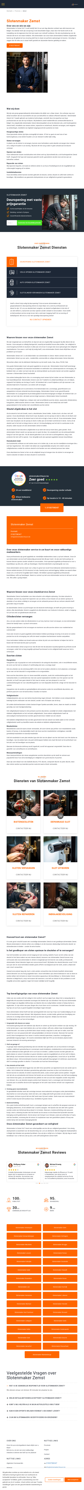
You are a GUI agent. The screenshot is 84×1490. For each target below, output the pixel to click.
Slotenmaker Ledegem (24, 1321)
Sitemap (9, 1467)
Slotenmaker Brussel (60, 1312)
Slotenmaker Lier (24, 1287)
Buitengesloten (23, 822)
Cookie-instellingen (54, 1480)
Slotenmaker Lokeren (60, 1295)
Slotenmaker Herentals (24, 1295)
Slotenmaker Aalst (24, 1270)
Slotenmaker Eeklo (24, 1329)
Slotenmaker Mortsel (24, 1304)
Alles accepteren (73, 1480)
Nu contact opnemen (40, 319)
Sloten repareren (23, 914)
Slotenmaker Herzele (60, 1304)
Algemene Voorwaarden (15, 1463)
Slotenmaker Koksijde (24, 1261)
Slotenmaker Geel (24, 1338)
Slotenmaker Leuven (24, 1253)
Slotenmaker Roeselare (24, 1278)
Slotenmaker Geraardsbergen (24, 1236)
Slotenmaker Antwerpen (24, 1227)
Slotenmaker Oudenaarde (60, 1329)
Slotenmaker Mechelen (24, 1244)
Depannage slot (60, 822)
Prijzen (46, 1450)
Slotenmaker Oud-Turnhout (24, 1312)
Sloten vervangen (23, 868)
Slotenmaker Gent (60, 1227)
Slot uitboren (60, 868)
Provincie (47, 1445)
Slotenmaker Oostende (60, 1261)
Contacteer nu (23, 828)
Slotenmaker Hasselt (60, 1270)
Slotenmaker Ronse (60, 1253)
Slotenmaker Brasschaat (60, 1346)
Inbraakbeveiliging (60, 914)
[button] (36, 1183)
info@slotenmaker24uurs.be (20, 537)
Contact (47, 1454)
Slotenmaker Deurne (60, 1338)
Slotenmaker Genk (60, 1321)
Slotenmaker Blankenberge (42, 1354)
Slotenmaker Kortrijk (60, 1287)
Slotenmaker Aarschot (24, 1346)
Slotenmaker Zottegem (60, 1236)
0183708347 (14, 45)
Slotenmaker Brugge (60, 1244)
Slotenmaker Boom (60, 1278)
